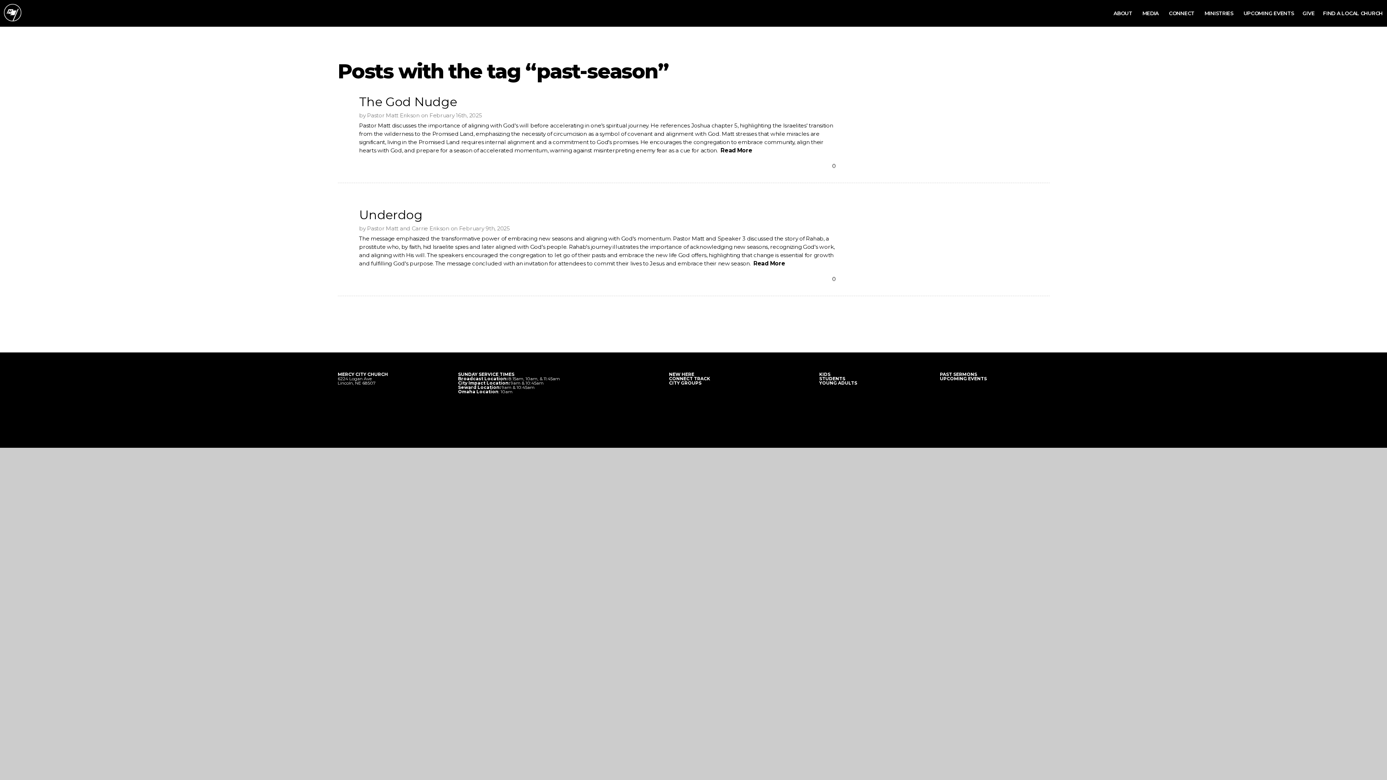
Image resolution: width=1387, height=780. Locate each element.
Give (1308, 13)
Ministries (1220, 13)
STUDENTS (832, 378)
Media (1151, 13)
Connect (1182, 13)
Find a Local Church (1353, 13)
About (1123, 13)
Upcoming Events (1269, 13)
